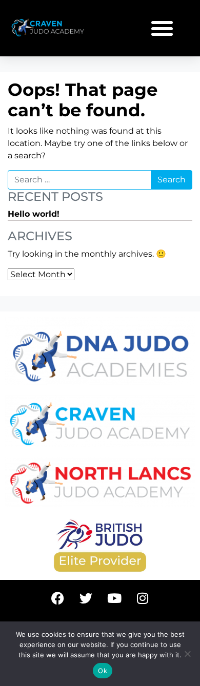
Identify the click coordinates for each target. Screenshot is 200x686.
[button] (161, 28)
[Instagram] (142, 598)
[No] (187, 654)
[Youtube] (114, 598)
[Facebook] (58, 598)
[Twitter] (86, 598)
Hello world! (33, 214)
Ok (102, 671)
